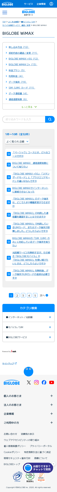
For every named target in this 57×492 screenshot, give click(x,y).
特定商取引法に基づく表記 (37, 452)
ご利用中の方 (11, 422)
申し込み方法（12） (19, 47)
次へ (42, 295)
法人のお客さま (13, 405)
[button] (39, 468)
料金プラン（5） (17, 70)
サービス (28, 3)
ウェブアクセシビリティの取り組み (21, 440)
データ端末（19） (18, 81)
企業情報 (41, 3)
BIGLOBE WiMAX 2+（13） (23, 64)
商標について (41, 458)
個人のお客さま (13, 396)
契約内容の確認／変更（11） (23, 52)
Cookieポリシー (12, 452)
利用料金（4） (16, 76)
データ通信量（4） (18, 93)
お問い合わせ (10, 433)
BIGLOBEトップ (12, 464)
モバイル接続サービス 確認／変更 (16, 25)
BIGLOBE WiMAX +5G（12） (24, 58)
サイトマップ (8, 363)
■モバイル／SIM (28, 21)
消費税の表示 (27, 433)
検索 (50, 119)
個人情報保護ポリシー (15, 446)
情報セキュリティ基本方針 (17, 458)
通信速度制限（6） (18, 99)
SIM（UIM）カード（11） (22, 87)
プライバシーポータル (41, 446)
